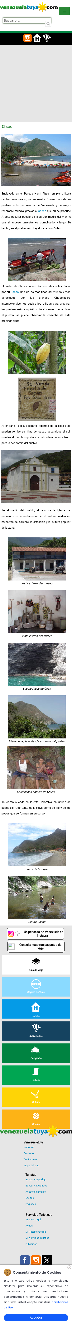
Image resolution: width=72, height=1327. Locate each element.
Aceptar (36, 1317)
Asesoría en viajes (36, 1191)
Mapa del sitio (31, 1165)
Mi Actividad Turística (37, 1237)
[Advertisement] (36, 83)
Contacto (29, 1153)
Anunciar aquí (33, 1219)
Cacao (42, 211)
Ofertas (30, 1197)
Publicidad (31, 1244)
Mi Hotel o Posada (36, 1231)
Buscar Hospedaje (36, 1179)
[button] (27, 44)
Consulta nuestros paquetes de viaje (40, 946)
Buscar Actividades (36, 1185)
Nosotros (29, 1147)
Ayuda (29, 1225)
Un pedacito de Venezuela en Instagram (43, 933)
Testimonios (30, 1159)
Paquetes (31, 1204)
